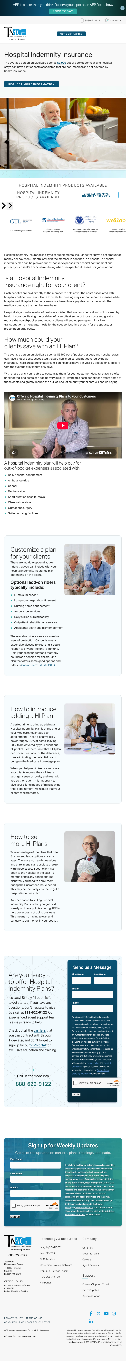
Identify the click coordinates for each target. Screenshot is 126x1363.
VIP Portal (45, 1282)
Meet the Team (90, 1253)
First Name (78, 974)
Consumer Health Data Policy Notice (27, 1322)
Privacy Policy (93, 1063)
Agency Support (91, 1296)
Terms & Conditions (84, 1207)
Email (75, 988)
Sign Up (15, 1216)
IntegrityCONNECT (50, 1247)
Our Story (87, 1247)
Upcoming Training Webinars (56, 1265)
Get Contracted (71, 34)
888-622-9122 (18, 1255)
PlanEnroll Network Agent (54, 1270)
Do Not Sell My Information (20, 1336)
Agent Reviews (90, 1265)
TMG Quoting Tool (50, 1276)
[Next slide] (10, 206)
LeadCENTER (47, 1253)
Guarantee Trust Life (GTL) (38, 665)
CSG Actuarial (48, 1259)
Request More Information (31, 84)
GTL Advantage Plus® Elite (21, 230)
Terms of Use (34, 1318)
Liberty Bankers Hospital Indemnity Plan (53, 230)
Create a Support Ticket (95, 1284)
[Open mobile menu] (119, 34)
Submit (76, 1094)
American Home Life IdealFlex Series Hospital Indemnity (85, 230)
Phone (75, 1002)
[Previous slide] (3, 206)
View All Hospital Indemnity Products (96, 195)
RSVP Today (63, 11)
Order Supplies (90, 1290)
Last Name (100, 974)
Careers (86, 1259)
